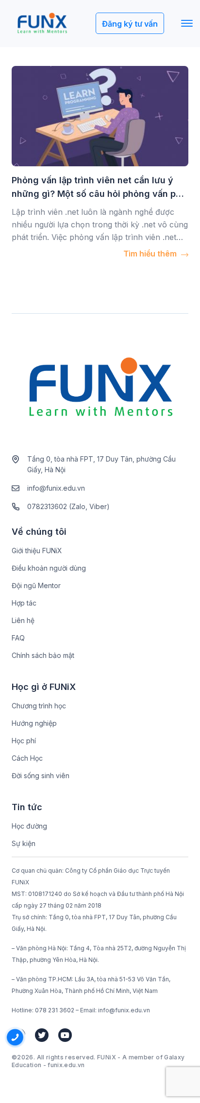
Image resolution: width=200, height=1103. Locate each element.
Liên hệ (23, 620)
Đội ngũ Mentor (36, 585)
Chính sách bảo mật (43, 655)
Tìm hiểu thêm (151, 253)
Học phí (24, 740)
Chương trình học (39, 706)
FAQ (18, 638)
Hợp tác (24, 603)
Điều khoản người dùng (49, 568)
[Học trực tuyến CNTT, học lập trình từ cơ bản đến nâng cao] (42, 23)
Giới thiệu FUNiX (37, 550)
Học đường (29, 826)
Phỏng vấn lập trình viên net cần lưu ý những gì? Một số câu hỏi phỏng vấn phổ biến (99, 193)
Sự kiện (23, 843)
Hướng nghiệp (34, 723)
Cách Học (27, 758)
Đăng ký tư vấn (130, 24)
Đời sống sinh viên (40, 775)
